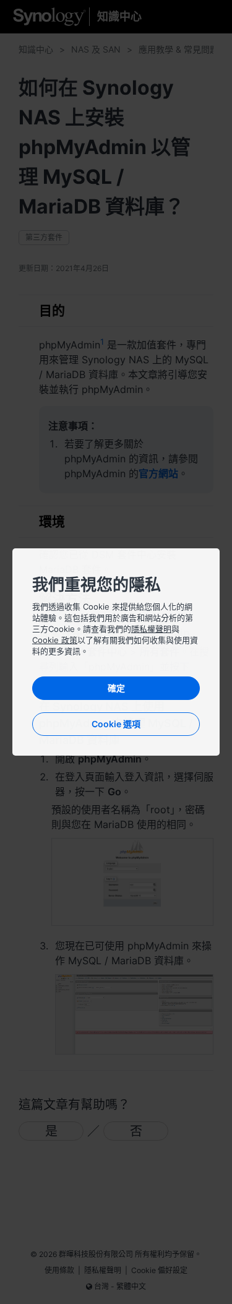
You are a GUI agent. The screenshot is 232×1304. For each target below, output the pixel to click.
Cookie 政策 (54, 640)
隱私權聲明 (151, 629)
